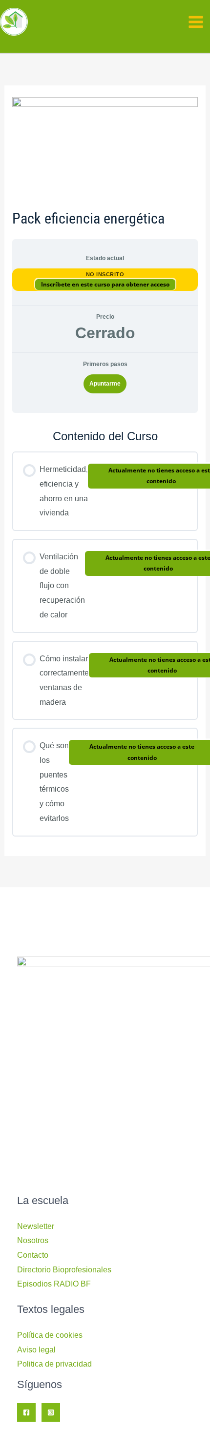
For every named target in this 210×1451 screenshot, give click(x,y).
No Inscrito (105, 274)
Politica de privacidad (54, 1364)
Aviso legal (36, 1350)
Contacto (32, 1255)
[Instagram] (51, 1412)
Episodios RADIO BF (54, 1284)
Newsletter (35, 1226)
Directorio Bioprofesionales (64, 1270)
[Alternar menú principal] (196, 22)
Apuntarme (105, 383)
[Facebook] (26, 1412)
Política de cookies (50, 1335)
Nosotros (32, 1240)
